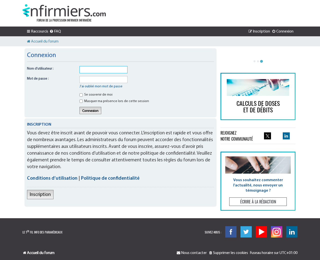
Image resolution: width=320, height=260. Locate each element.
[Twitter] (246, 231)
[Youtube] (261, 231)
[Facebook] (230, 231)
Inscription (40, 194)
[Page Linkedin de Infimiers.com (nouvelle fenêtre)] (286, 135)
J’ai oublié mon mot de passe (101, 86)
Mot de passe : (38, 79)
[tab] (255, 61)
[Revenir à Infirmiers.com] (64, 10)
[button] (258, 181)
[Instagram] (276, 231)
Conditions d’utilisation (52, 178)
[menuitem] (55, 31)
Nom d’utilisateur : (40, 69)
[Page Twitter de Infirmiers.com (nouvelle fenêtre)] (267, 135)
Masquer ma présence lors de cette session (116, 101)
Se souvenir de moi (98, 95)
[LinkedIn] (292, 231)
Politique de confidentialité (110, 178)
